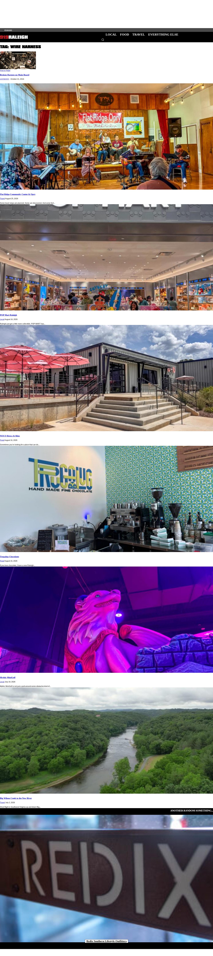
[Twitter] (21, 30)
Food (2, 440)
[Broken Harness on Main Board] (18, 69)
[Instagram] (17, 30)
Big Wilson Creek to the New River (16, 798)
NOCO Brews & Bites (10, 436)
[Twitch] (28, 30)
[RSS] (36, 30)
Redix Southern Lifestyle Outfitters (106, 941)
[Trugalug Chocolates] (106, 499)
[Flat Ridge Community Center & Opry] (106, 136)
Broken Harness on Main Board (14, 75)
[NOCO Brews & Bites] (106, 378)
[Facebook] (13, 30)
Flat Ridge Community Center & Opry (18, 194)
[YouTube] (32, 30)
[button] (102, 39)
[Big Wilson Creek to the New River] (106, 740)
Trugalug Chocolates (9, 556)
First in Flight (5, 70)
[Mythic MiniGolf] (106, 620)
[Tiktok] (24, 30)
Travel (2, 199)
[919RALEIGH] (14, 37)
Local (2, 319)
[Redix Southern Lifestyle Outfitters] (106, 878)
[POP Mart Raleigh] (106, 257)
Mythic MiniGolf (7, 677)
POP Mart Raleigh (8, 315)
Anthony (4, 79)
